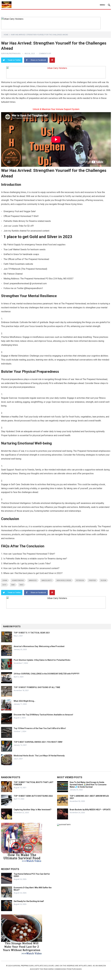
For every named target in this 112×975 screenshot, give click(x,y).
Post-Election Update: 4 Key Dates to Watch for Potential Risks (42, 660)
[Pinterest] (52, 60)
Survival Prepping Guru (23, 966)
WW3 (21, 585)
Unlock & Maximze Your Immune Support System (56, 109)
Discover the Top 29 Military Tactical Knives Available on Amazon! (43, 715)
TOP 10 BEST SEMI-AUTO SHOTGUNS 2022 (33, 796)
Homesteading (18, 580)
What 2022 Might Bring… (24, 701)
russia (103, 580)
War (13, 585)
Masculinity (47, 580)
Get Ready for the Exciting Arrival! (29, 901)
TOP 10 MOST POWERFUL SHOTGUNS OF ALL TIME (37, 687)
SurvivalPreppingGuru (11, 54)
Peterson (80, 580)
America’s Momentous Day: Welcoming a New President (39, 646)
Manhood (33, 580)
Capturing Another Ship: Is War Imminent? (32, 809)
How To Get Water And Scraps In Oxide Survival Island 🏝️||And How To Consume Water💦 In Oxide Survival (88, 784)
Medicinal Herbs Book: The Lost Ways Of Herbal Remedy (39, 756)
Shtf (4, 585)
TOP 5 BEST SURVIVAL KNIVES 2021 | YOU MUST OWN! (38, 742)
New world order (64, 580)
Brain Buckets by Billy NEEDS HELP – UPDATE (90, 809)
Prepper (92, 580)
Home (6, 35)
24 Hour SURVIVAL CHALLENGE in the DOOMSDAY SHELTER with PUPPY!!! (46, 674)
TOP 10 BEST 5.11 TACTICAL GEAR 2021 (32, 633)
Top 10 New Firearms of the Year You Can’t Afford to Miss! (40, 728)
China (4, 580)
